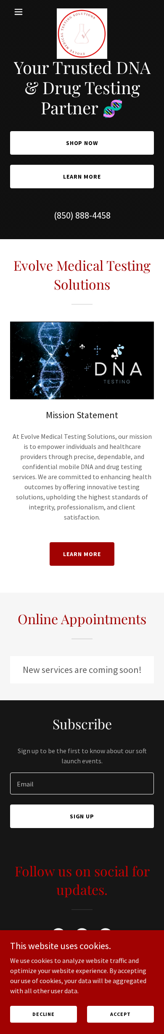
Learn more (82, 554)
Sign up (82, 816)
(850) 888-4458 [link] (82, 215)
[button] (21, 11)
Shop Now (82, 143)
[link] (82, 11)
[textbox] (82, 783)
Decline (43, 1014)
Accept (120, 1014)
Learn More (82, 176)
